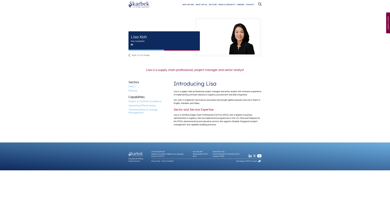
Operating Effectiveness (142, 105)
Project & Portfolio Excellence (144, 101)
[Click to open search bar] (260, 4)
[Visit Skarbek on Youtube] (259, 155)
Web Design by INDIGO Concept (247, 161)
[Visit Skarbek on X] (254, 155)
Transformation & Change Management (143, 111)
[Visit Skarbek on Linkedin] (250, 155)
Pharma (132, 90)
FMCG (131, 86)
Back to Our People (141, 55)
